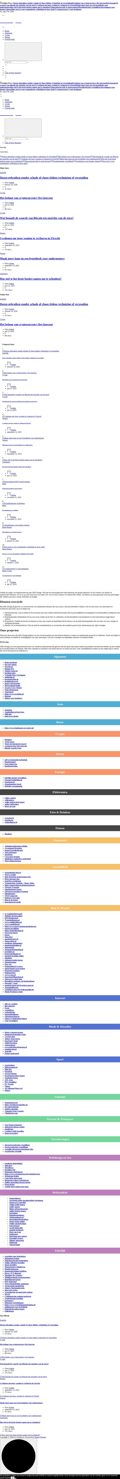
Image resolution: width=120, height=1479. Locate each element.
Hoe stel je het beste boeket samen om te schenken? (30, 7)
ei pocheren (9, 818)
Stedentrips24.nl (11, 1103)
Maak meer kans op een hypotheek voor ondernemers (79, 159)
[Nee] (15, 1478)
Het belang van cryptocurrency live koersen (88, 3)
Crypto (7, 35)
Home (7, 31)
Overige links (10, 39)
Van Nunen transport (13, 1125)
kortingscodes (10, 673)
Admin (11, 183)
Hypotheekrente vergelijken (89, 7)
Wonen (7, 37)
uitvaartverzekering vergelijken (17, 1145)
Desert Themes (40, 1437)
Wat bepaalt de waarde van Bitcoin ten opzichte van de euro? (37, 218)
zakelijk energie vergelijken (15, 778)
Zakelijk (3, 173)
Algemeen (8, 33)
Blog (4, 484)
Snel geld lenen (11, 852)
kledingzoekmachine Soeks (15, 1035)
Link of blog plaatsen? (13, 73)
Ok (13, 1478)
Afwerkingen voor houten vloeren (87, 161)
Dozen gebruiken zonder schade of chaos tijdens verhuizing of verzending (42, 3)
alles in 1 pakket (11, 1004)
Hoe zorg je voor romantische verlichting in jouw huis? (33, 9)
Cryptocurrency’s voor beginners (68, 9)
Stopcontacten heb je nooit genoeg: (64, 7)
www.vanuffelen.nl (12, 924)
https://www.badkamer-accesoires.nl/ (19, 728)
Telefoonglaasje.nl (16, 1217)
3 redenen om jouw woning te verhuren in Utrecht (56, 5)
